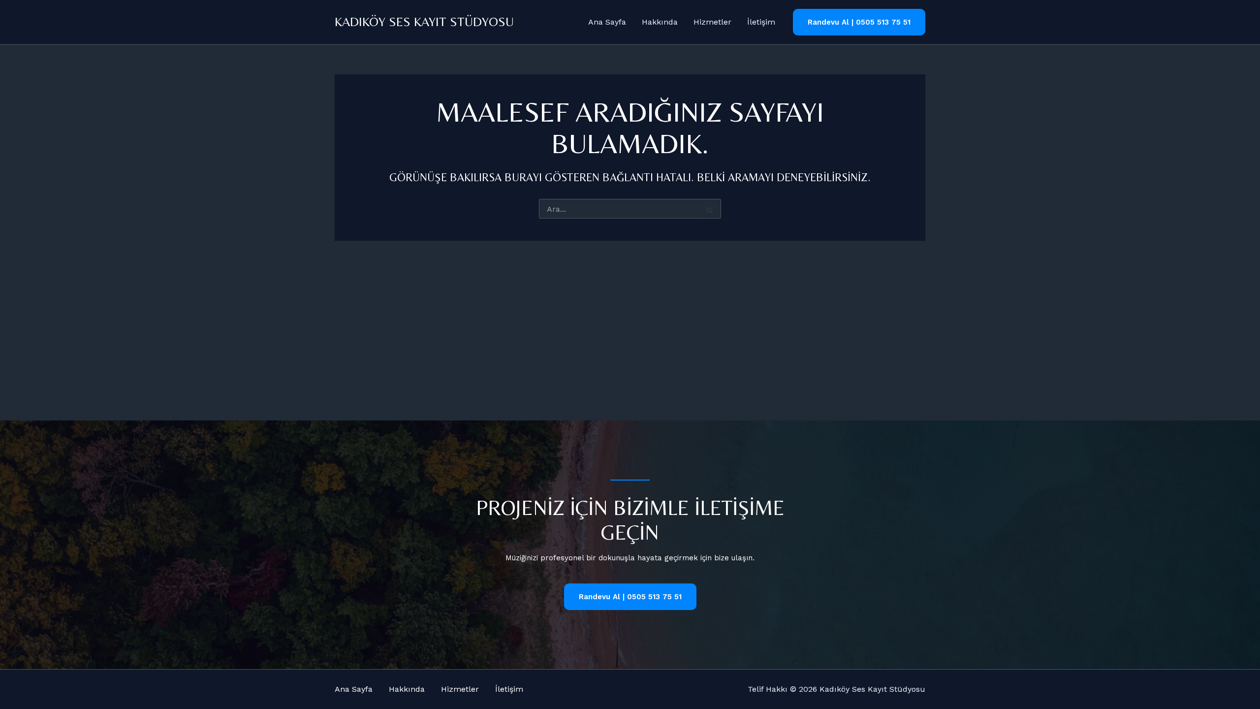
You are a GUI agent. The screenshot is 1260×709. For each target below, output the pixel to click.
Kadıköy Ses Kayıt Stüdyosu (424, 21)
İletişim (761, 22)
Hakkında (660, 22)
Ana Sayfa (607, 22)
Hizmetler (712, 22)
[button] (859, 22)
